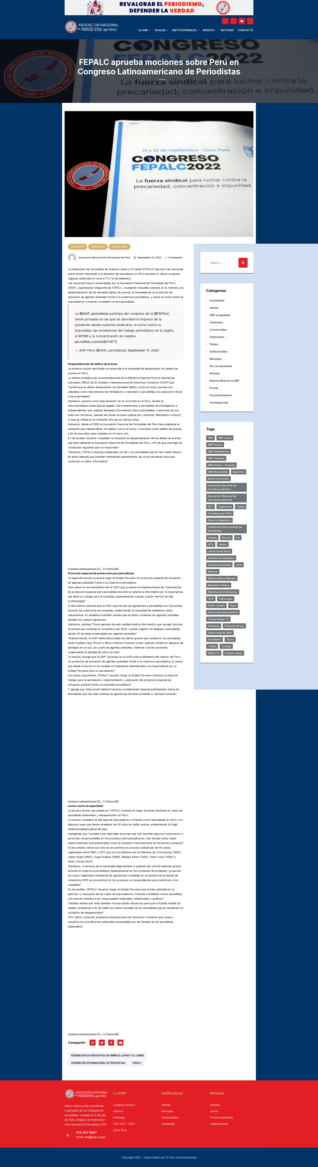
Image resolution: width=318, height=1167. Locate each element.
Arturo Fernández (218, 478)
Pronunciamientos (221, 395)
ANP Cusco (225, 437)
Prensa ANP (112, 568)
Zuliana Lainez (233, 653)
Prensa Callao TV (218, 619)
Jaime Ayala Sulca (219, 551)
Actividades (77, 246)
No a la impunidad (221, 366)
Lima (239, 564)
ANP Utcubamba (218, 471)
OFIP (211, 598)
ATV (210, 506)
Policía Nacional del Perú (223, 612)
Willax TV (214, 653)
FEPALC (137, 1062)
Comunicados (218, 329)
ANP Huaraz (215, 444)
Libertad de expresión (221, 558)
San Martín (214, 639)
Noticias (227, 30)
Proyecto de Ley (234, 625)
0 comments (175, 257)
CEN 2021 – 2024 (124, 1123)
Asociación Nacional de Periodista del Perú (222, 487)
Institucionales (184, 30)
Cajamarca (225, 506)
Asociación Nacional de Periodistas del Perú (105, 257)
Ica (238, 537)
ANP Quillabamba (218, 451)
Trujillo (212, 646)
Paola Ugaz (226, 598)
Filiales (160, 30)
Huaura (226, 537)
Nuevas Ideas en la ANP (224, 380)
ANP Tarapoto (216, 458)
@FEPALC (161, 314)
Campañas (216, 322)
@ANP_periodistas (94, 314)
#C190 (83, 336)
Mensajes (215, 358)
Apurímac (238, 471)
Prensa (214, 388)
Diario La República (219, 520)
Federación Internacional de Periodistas (98, 1062)
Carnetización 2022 (220, 513)
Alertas (214, 307)
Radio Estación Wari (220, 632)
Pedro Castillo (216, 605)
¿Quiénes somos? (124, 1105)
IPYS (210, 544)
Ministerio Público (218, 585)
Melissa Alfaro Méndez (222, 578)
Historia (118, 1111)
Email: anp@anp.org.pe (90, 1137)
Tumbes (226, 646)
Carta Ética (120, 1130)
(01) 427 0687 (86, 1132)
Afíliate (208, 30)
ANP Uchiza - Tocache (221, 465)
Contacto (245, 30)
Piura (233, 605)
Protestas (213, 625)
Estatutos (119, 1117)
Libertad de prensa (219, 564)
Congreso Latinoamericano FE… (85, 568)
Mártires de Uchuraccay (222, 592)
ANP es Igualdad (220, 315)
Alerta (214, 1111)
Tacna (230, 639)
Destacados (98, 246)
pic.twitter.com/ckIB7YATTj (96, 342)
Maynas (213, 571)
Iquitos (223, 544)
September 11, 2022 (143, 350)
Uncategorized (219, 402)
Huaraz (212, 537)
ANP (210, 437)
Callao (240, 506)
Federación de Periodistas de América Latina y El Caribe (107, 1055)
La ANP (143, 30)
